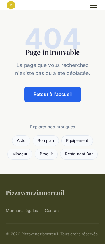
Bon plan (46, 140)
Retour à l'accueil (53, 94)
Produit (46, 154)
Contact (52, 210)
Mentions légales (22, 210)
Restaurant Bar (79, 154)
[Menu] (93, 5)
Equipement (77, 140)
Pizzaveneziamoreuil (35, 192)
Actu (21, 140)
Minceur (19, 154)
